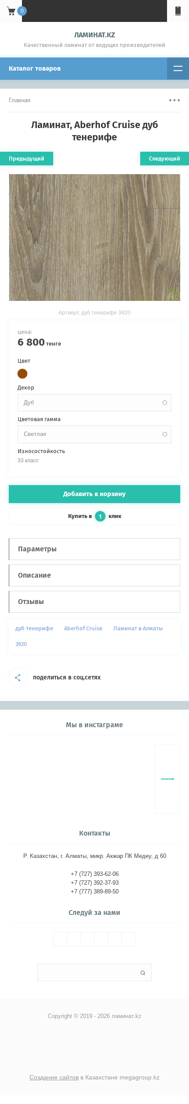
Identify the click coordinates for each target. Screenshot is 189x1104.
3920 (21, 644)
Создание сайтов (54, 1077)
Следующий (164, 158)
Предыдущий (26, 158)
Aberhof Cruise (83, 628)
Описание (34, 575)
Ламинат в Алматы (138, 628)
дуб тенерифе (34, 628)
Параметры (37, 549)
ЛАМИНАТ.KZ (94, 35)
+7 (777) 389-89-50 (95, 891)
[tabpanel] (94, 237)
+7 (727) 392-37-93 (95, 882)
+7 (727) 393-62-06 (95, 874)
